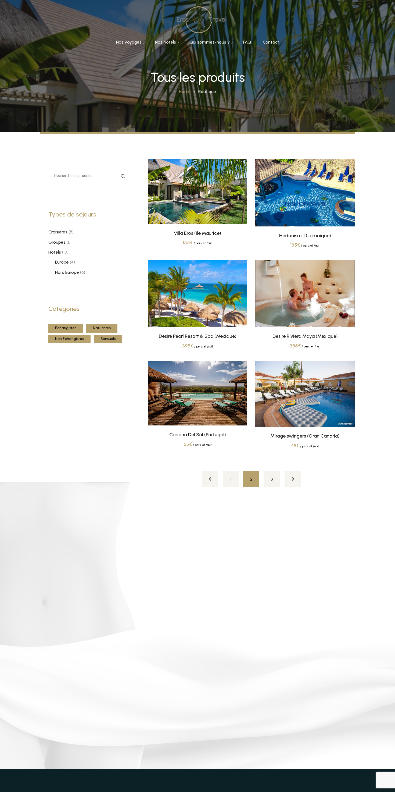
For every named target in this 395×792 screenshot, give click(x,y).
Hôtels (54, 252)
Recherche (123, 176)
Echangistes (65, 328)
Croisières (57, 232)
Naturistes (102, 328)
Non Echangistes (69, 338)
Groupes (57, 242)
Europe (62, 262)
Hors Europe (67, 272)
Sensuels (108, 338)
